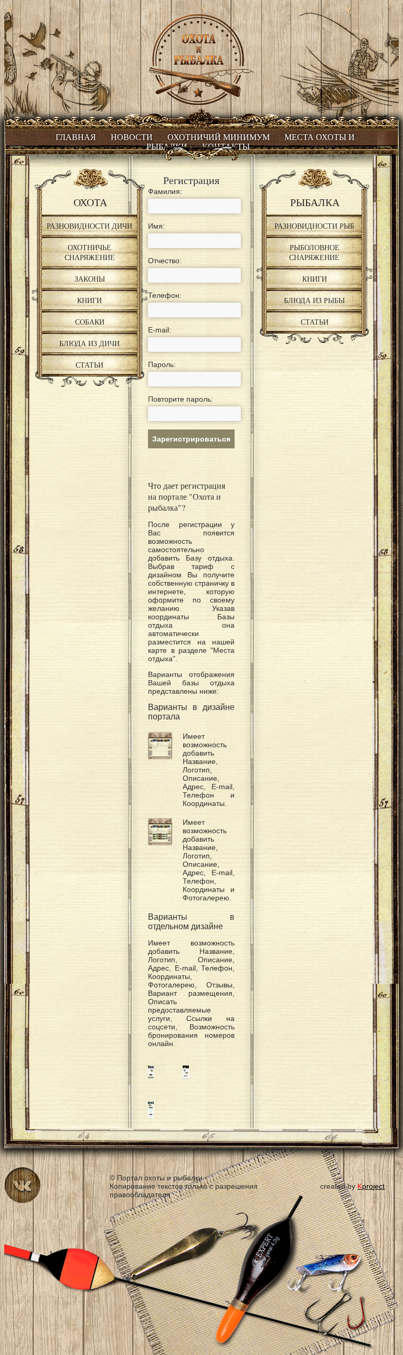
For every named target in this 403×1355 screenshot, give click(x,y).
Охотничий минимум (218, 137)
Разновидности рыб (314, 226)
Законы (90, 279)
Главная (76, 137)
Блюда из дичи (89, 343)
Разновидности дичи (89, 226)
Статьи (89, 365)
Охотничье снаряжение (90, 252)
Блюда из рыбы (314, 300)
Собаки (89, 322)
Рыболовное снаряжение (314, 252)
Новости (132, 137)
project (371, 1186)
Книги (89, 300)
